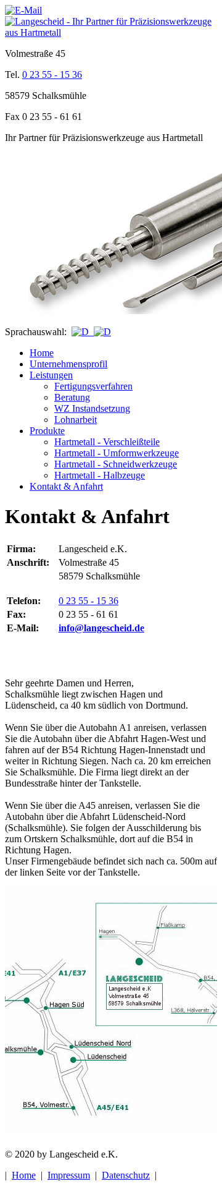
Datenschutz (126, 1175)
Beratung (72, 397)
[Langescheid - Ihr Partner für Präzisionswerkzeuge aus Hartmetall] (111, 32)
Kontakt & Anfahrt (66, 486)
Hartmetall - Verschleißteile (107, 442)
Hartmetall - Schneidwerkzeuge (115, 464)
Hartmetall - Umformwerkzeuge (116, 453)
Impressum (68, 1175)
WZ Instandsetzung (92, 408)
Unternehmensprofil (68, 364)
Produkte (47, 430)
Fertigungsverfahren (93, 386)
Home (42, 353)
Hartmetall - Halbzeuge (99, 475)
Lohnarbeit (75, 419)
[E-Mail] (23, 10)
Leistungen (51, 375)
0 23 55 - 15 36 (52, 74)
